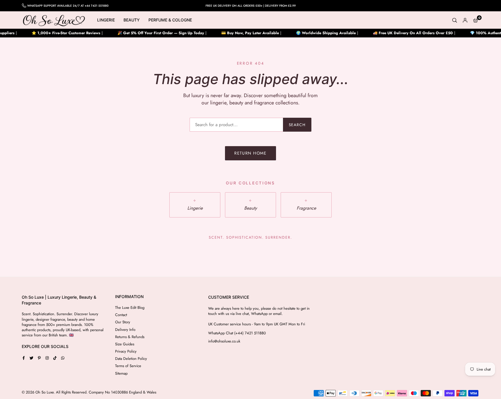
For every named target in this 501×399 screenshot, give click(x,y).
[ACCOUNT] (465, 20)
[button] (475, 20)
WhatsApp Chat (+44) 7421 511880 (237, 333)
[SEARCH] (454, 20)
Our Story (122, 322)
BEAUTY (132, 19)
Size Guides (124, 344)
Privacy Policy (126, 351)
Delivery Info (125, 329)
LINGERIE (106, 19)
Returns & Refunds (129, 337)
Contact (121, 315)
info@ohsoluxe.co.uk (224, 341)
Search (297, 125)
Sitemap (121, 373)
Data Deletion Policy (131, 358)
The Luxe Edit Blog (129, 307)
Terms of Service (128, 366)
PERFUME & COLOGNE (170, 19)
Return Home (250, 153)
